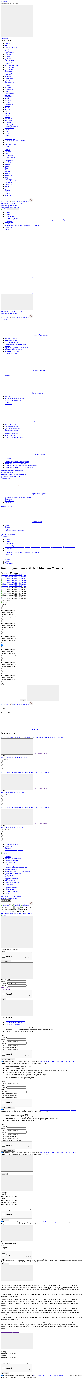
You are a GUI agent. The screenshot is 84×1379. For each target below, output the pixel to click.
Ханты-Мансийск (11, 181)
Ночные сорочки (11, 460)
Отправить (5, 1264)
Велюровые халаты (11, 342)
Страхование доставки (39, 220)
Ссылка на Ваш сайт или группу (12, 1140)
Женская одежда (37, 393)
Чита (6, 188)
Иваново (8, 84)
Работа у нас (9, 225)
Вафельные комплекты (13, 428)
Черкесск (8, 186)
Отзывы (8, 229)
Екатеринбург (10, 82)
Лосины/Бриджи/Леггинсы (14, 531)
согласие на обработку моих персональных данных (58, 1061)
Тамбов (7, 164)
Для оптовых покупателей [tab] (14, 1022)
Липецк (7, 111)
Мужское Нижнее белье (13, 349)
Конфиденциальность (54, 220)
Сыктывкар (9, 162)
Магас (7, 115)
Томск (7, 168)
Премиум (8, 212)
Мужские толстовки (12, 351)
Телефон (4, 1037)
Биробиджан (9, 60)
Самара (7, 150)
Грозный (8, 80)
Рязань (7, 146)
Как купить (9, 220)
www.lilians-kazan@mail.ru (10, 205)
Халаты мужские (11, 435)
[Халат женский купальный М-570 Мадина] (32, 737)
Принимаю (5, 1332)
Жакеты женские (7, 472)
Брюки (7, 346)
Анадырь (8, 51)
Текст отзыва (5, 1363)
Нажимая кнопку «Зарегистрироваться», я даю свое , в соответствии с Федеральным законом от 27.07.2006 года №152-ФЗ (39, 1062)
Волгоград (8, 73)
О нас (7, 223)
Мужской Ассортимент (40, 335)
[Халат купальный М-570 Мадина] (26, 772)
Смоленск (8, 159)
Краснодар (8, 102)
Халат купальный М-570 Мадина (12, 792)
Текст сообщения (7, 1210)
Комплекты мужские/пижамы (15, 344)
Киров (7, 98)
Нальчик (8, 122)
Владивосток (9, 67)
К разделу (35, 729)
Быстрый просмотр (40, 753)
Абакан (7, 49)
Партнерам (18, 225)
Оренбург (8, 133)
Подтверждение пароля (9, 1047)
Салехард (8, 148)
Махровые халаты (11, 340)
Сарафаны (8, 404)
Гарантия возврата (69, 220)
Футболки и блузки (39, 494)
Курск (7, 108)
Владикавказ (9, 69)
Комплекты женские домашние (16, 463)
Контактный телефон (9, 1202)
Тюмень (7, 172)
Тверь (7, 166)
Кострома (8, 100)
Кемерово (8, 97)
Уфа (6, 177)
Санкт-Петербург (11, 47)
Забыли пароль (6, 987)
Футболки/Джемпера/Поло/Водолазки (18, 348)
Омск (7, 129)
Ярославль (8, 195)
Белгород (8, 58)
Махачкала (8, 118)
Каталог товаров (13, 209)
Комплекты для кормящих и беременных (19, 467)
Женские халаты (10, 424)
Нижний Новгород (11, 126)
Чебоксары (8, 183)
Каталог (8, 561)
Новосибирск (9, 128)
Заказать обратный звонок (10, 207)
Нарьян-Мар (9, 124)
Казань (7, 91)
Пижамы (8, 458)
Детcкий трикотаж (38, 370)
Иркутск (8, 87)
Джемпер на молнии (8, 534)
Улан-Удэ (8, 173)
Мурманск (8, 120)
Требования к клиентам (30, 225)
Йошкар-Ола (9, 89)
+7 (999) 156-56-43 (12, 203)
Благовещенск (10, 62)
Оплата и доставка (11, 218)
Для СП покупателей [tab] (12, 1024)
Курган (7, 106)
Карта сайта (5, 913)
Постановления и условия (14, 850)
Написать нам (6, 900)
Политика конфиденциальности (21, 913)
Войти (3, 999)
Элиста (7, 190)
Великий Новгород (11, 65)
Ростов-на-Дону (10, 144)
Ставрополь (9, 161)
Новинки (8, 214)
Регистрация (5, 989)
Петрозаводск (10, 139)
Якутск (7, 194)
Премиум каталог (11, 888)
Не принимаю (14, 1332)
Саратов (8, 153)
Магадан (8, 113)
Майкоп (7, 117)
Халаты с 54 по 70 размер (14, 437)
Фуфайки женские (7, 506)
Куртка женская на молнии (10, 476)
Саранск (5, 38)
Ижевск (7, 86)
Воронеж (8, 76)
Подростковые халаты (12, 374)
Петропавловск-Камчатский (15, 140)
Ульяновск (8, 175)
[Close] (17, 924)
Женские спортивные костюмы (12, 471)
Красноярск (9, 104)
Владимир (8, 71)
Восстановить (6, 961)
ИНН (3, 1089)
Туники (7, 396)
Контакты (8, 227)
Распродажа (9, 222)
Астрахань (8, 54)
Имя (2, 1035)
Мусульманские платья (13, 400)
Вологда (8, 75)
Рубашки (8, 502)
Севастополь (9, 155)
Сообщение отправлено (9, 1243)
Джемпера (8, 499)
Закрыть (4, 1174)
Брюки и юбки (37, 522)
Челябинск (8, 184)
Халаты (7, 376)
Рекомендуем (9, 216)
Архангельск (9, 53)
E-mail (3, 951)
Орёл (7, 131)
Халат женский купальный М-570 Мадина (16, 757)
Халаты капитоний (11, 434)
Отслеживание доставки (21, 220)
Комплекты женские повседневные (13, 474)
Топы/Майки (9, 501)
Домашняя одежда (38, 454)
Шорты (7, 529)
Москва (7, 45)
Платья (7, 402)
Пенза (7, 135)
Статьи (7, 893)
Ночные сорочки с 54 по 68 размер (17, 462)
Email (3, 1198)
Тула (6, 170)
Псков (7, 142)
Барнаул (7, 56)
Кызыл (7, 109)
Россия (7, 43)
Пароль (4, 985)
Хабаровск (8, 179)
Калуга (7, 95)
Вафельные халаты (11, 338)
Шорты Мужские (11, 353)
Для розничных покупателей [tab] (15, 1021)
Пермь (7, 137)
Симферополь (10, 157)
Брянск (7, 64)
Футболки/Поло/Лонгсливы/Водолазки (18, 497)
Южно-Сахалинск (11, 192)
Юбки (7, 525)
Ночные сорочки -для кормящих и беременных (21, 465)
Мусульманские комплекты (14, 398)
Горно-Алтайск (10, 78)
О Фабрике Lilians (11, 844)
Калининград (9, 93)
